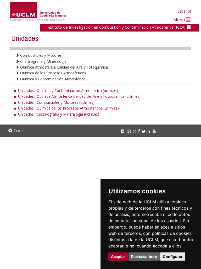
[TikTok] (130, 130)
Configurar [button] (173, 256)
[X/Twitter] (135, 130)
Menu (179, 20)
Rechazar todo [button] (144, 256)
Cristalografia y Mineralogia (42, 61)
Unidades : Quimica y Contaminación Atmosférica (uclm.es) (68, 90)
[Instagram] (123, 130)
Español (184, 11)
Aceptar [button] (118, 256)
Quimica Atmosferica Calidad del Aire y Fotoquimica (63, 67)
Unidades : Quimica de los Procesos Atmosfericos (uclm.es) (68, 108)
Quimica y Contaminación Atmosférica (52, 78)
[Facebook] (140, 130)
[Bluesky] (144, 130)
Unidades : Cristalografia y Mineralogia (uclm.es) (58, 114)
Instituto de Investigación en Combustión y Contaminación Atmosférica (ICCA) (117, 27)
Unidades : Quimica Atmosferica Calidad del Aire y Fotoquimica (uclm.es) (79, 96)
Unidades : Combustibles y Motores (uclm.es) (56, 102)
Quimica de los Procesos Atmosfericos (52, 72)
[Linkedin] (148, 130)
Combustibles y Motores (40, 55)
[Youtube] (155, 130)
